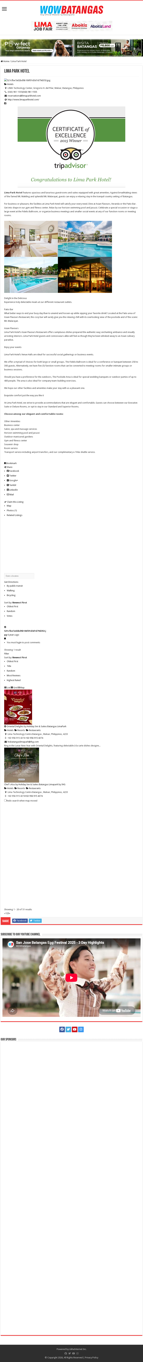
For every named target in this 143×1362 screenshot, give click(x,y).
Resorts (21, 730)
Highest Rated (14, 680)
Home (6, 61)
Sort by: (15, 602)
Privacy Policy (91, 1357)
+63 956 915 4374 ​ (35, 738)
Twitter (12, 475)
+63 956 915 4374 (34, 796)
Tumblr (12, 485)
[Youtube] (74, 1029)
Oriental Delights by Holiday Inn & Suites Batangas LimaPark (36, 726)
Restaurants (34, 730)
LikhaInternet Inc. (77, 1349)
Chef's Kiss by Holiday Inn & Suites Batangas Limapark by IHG (34, 784)
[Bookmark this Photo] (5, 638)
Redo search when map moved (21, 800)
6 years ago (13, 634)
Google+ (13, 480)
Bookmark (11, 463)
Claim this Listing (15, 502)
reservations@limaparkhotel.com (24, 95)
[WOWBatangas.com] (71, 10)
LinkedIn (13, 490)
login (18, 642)
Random (11, 611)
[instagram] (81, 1029)
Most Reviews (13, 675)
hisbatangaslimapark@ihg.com (23, 741)
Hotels (10, 84)
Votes (9, 616)
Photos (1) (12, 510)
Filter (6, 653)
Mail (11, 494)
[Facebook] (62, 1029)
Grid (15, 687)
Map (9, 505)
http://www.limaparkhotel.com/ (23, 99)
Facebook (14, 471)
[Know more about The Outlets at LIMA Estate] (71, 25)
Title (9, 666)
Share (9, 467)
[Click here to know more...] (71, 47)
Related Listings (14, 515)
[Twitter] (68, 1029)
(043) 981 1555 (29, 92)
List (8, 687)
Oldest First (12, 606)
